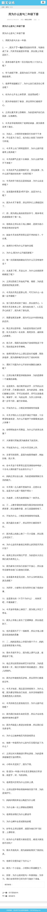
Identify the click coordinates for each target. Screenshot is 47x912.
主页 (3, 7)
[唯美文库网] (8, 4)
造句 (7, 7)
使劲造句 (12, 896)
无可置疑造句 (13, 893)
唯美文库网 (28, 19)
